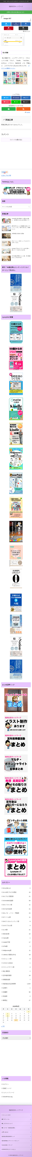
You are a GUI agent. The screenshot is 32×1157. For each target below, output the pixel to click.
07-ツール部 (16, 917)
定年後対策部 (16, 975)
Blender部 (16, 934)
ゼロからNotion (16, 963)
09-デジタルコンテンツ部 (16, 921)
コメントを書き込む (16, 139)
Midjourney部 (16, 950)
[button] (23, 28)
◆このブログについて (7, 1123)
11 (7, 1015)
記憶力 (16, 988)
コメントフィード (8, 1092)
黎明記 (16, 1000)
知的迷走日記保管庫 (16, 984)
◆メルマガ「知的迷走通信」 (9, 1127)
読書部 (16, 992)
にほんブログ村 (6, 175)
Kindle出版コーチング (7, 1145)
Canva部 (16, 938)
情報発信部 (16, 979)
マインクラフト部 (16, 967)
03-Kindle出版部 (16, 900)
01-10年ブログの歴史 (16, 892)
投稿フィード (7, 1088)
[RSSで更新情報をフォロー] (23, 109)
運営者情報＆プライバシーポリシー (10, 1140)
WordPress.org (7, 1096)
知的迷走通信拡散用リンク (8, 1136)
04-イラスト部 (16, 905)
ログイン (6, 1084)
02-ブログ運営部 (16, 896)
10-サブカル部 (16, 925)
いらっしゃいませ (6, 1115)
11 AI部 (16, 930)
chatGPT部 (16, 942)
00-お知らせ (16, 888)
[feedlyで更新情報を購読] (9, 109)
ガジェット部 (16, 959)
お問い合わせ (5, 1132)
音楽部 (16, 996)
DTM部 (16, 946)
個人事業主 (16, 971)
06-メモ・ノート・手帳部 (16, 913)
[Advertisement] (13, 154)
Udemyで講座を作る (16, 954)
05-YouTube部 (16, 909)
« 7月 (3, 1026)
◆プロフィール (5, 1119)
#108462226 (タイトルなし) (9, 1149)
